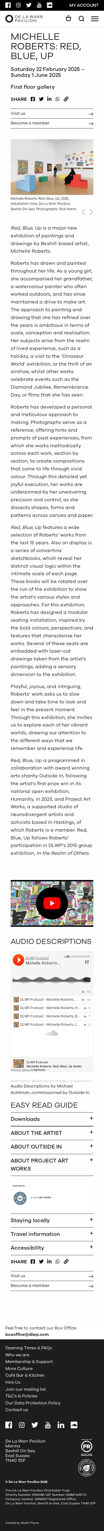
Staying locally (30, 1220)
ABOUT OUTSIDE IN (36, 1146)
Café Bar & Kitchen (25, 1375)
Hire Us (12, 1382)
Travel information (35, 1234)
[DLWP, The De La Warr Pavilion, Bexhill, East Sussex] (24, 19)
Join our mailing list (25, 1389)
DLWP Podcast (20, 1080)
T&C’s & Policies (21, 1396)
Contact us (16, 1410)
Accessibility (27, 1247)
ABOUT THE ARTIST (36, 1133)
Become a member (30, 123)
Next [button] (91, 212)
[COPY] (66, 97)
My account (84, 5)
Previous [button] (83, 212)
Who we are (17, 1355)
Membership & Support (29, 1362)
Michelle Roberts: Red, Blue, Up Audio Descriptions (65, 1080)
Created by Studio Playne (22, 1523)
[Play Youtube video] (52, 903)
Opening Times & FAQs (28, 1348)
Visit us (18, 113)
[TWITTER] (41, 97)
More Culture (19, 1369)
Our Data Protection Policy (33, 1403)
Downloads (25, 1119)
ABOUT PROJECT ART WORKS (40, 1164)
